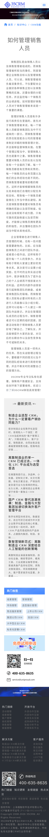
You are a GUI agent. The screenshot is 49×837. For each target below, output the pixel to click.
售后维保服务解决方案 (14, 747)
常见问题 (38, 751)
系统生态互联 (31, 718)
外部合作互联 (31, 711)
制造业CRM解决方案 (13, 744)
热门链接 (6, 790)
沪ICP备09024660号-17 (33, 810)
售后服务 (38, 747)
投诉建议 (38, 760)
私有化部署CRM (16, 629)
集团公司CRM (14, 617)
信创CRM (33, 617)
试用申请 (38, 754)
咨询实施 (38, 744)
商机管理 (7, 721)
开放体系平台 (31, 728)
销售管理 (7, 725)
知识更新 (19, 790)
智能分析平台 (31, 725)
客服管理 (7, 728)
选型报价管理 (29, 605)
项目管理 (23, 799)
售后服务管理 (14, 611)
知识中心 (22, 25)
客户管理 (7, 718)
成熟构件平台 (31, 721)
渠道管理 (34, 799)
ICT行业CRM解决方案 (14, 760)
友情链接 (32, 790)
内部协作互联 (31, 715)
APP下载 (38, 757)
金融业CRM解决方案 (13, 754)
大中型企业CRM (16, 623)
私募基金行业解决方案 (14, 757)
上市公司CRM (35, 611)
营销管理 (27, 599)
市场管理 (12, 605)
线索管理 (12, 599)
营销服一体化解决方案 (14, 751)
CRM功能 (36, 25)
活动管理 (7, 711)
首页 (10, 25)
